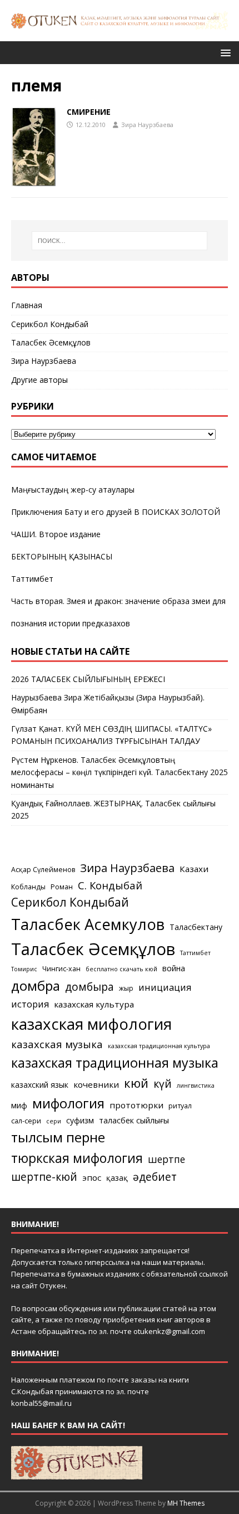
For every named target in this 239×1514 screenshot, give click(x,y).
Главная (26, 305)
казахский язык (39, 1084)
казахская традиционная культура (159, 1046)
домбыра (89, 986)
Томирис (24, 969)
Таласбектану (196, 927)
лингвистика (196, 1085)
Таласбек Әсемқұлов (51, 342)
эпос (91, 1177)
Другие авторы (39, 379)
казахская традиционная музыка (114, 1063)
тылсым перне (58, 1137)
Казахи (194, 868)
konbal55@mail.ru (41, 1403)
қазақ (117, 1177)
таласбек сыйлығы (134, 1120)
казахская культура (94, 1004)
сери (53, 1121)
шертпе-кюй (44, 1176)
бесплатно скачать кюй (121, 969)
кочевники (96, 1084)
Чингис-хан (61, 968)
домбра (35, 985)
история (30, 1004)
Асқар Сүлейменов (43, 869)
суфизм (80, 1120)
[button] (223, 52)
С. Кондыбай (110, 885)
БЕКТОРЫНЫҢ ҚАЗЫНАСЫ (61, 556)
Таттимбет (32, 578)
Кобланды (28, 887)
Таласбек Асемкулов (88, 924)
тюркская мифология (77, 1158)
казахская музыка (57, 1044)
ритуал (180, 1106)
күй (162, 1083)
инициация (164, 987)
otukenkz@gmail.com (169, 1331)
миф (19, 1105)
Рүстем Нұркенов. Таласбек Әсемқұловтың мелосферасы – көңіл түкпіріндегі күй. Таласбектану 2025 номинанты (119, 772)
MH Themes (186, 1503)
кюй (136, 1082)
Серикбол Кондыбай (49, 324)
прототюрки (136, 1105)
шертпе (166, 1159)
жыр (126, 988)
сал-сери (26, 1121)
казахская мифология (91, 1023)
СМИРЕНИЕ (89, 111)
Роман (62, 887)
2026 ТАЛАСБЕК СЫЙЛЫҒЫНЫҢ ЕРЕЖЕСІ (88, 679)
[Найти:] (119, 240)
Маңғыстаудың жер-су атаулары (73, 489)
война (173, 968)
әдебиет (155, 1176)
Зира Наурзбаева (147, 124)
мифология (68, 1103)
